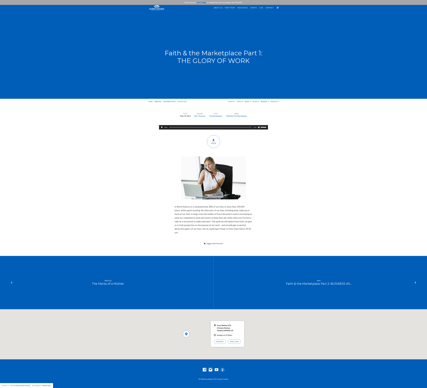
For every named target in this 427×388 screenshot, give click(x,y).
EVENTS (253, 8)
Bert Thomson (199, 116)
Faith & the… (182, 101)
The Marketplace (169, 101)
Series (247, 101)
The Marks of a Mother (108, 283)
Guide (213, 143)
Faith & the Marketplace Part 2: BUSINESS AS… (319, 283)
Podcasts (219, 243)
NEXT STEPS (230, 8)
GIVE (261, 8)
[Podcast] (222, 369)
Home (150, 101)
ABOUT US (218, 8)
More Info (220, 341)
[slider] (264, 127)
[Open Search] (278, 8)
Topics (239, 101)
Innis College (201, 2)
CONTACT (269, 8)
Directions (234, 341)
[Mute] (259, 127)
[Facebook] (204, 369)
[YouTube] (216, 369)
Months (274, 101)
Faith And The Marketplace (236, 116)
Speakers (264, 101)
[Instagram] (210, 369)
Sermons (158, 101)
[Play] (162, 127)
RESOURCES (242, 8)
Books (255, 101)
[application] (213, 127)
